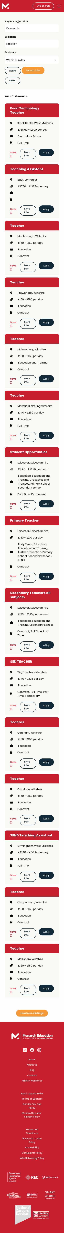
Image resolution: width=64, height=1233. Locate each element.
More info (27, 154)
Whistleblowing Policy (32, 1158)
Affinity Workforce (32, 1080)
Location (10, 36)
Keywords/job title (16, 21)
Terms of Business (32, 1098)
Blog (32, 1070)
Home (32, 1059)
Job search (43, 5)
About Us (32, 1064)
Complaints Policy (32, 1153)
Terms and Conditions (32, 1131)
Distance (10, 52)
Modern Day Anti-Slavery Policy (32, 1114)
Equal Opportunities (32, 1093)
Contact (32, 1075)
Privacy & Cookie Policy (32, 1140)
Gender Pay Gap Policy (32, 1105)
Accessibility (32, 1147)
